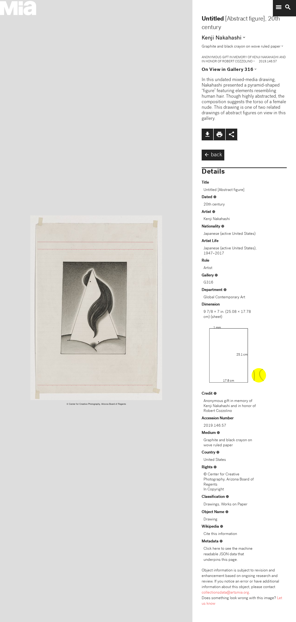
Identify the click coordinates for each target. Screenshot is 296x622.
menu (278, 7)
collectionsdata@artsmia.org (225, 593)
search (287, 7)
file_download (207, 134)
